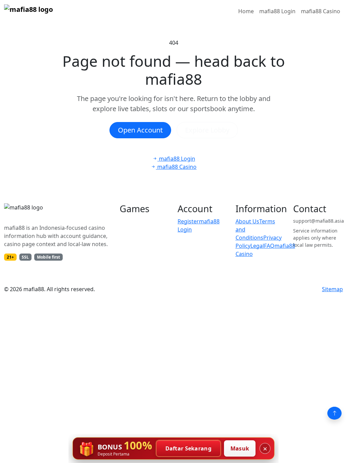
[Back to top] (334, 413)
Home (246, 11)
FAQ (269, 245)
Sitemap (332, 289)
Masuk (239, 448)
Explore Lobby (207, 130)
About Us (247, 221)
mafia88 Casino (320, 11)
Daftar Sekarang (188, 448)
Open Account (140, 130)
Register (188, 221)
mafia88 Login (277, 11)
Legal (257, 245)
